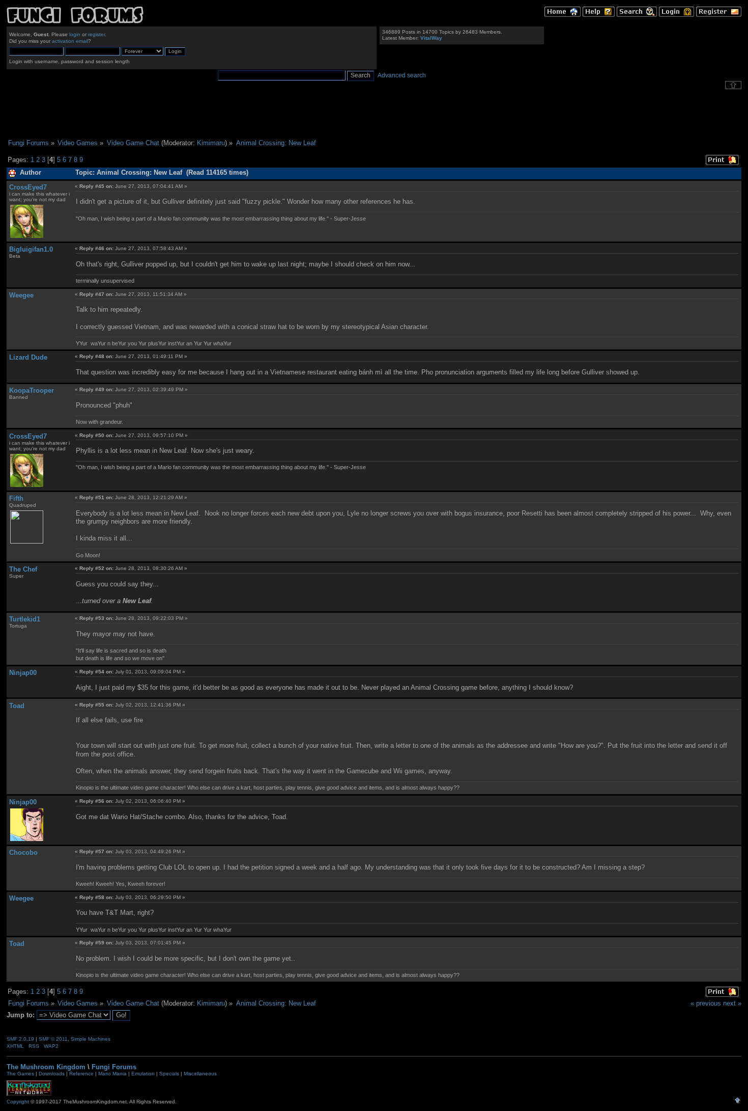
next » (732, 1003)
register (96, 34)
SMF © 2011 (53, 1039)
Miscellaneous (200, 1073)
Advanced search (402, 75)
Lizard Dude (28, 357)
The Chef (23, 569)
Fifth (16, 498)
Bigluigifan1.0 (31, 249)
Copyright (18, 1101)
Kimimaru (211, 143)
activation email (70, 41)
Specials (169, 1073)
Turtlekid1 (24, 619)
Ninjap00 (23, 672)
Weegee (21, 295)
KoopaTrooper (31, 390)
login (74, 34)
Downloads (52, 1073)
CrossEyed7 (28, 187)
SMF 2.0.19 (20, 1039)
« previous (706, 1003)
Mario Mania (112, 1073)
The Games (20, 1073)
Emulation (143, 1073)
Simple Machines (90, 1039)
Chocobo (23, 852)
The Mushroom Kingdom (46, 1067)
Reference (81, 1073)
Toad (16, 706)
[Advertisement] (374, 114)
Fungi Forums (114, 1067)
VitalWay (431, 38)
